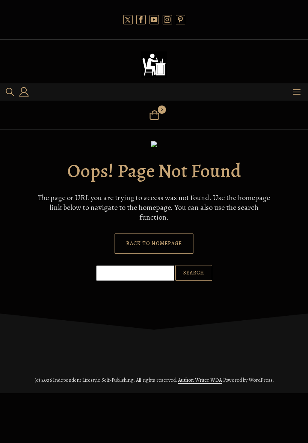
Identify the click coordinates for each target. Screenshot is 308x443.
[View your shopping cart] (154, 115)
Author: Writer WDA (200, 380)
